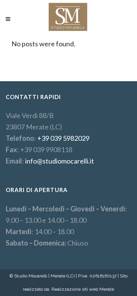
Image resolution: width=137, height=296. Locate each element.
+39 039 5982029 (63, 138)
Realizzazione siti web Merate (82, 289)
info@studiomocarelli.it (59, 161)
